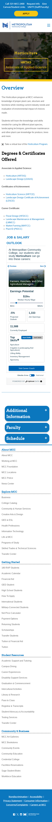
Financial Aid (8, 579)
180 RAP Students (10, 568)
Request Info (33, 3)
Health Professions (11, 526)
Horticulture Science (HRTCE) (20, 194)
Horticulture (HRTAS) (16, 176)
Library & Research (11, 695)
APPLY (26, 13)
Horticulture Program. (38, 144)
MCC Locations (9, 472)
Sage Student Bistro (11, 771)
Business (6, 497)
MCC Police (7, 478)
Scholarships (8, 630)
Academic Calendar (11, 573)
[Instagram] (21, 814)
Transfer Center (9, 554)
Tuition (5, 647)
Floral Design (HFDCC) (17, 216)
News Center (8, 483)
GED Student (8, 585)
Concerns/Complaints (17, 804)
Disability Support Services (14, 678)
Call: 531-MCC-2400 (14, 3)
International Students (12, 602)
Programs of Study (10, 543)
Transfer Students (10, 636)
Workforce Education (11, 776)
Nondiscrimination (18, 796)
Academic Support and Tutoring (16, 661)
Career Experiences (11, 672)
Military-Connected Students (15, 607)
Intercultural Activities (12, 689)
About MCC (7, 455)
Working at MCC (9, 461)
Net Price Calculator (11, 613)
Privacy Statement (12, 800)
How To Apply (8, 596)
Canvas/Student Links (14, 7)
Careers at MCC (38, 804)
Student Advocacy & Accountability (18, 712)
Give (44, 3)
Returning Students (11, 624)
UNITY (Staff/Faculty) (38, 7)
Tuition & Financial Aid (12, 641)
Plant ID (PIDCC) (14, 229)
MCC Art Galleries (10, 737)
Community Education (12, 754)
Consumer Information (36, 800)
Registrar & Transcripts (12, 706)
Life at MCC (7, 537)
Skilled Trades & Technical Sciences (19, 548)
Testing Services (9, 717)
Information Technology (13, 531)
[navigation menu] (48, 25)
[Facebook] (14, 814)
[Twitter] (18, 814)
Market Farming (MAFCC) (18, 226)
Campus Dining (9, 666)
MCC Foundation (10, 467)
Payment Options (10, 619)
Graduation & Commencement (16, 683)
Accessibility (36, 796)
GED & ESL (7, 520)
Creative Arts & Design (12, 514)
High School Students (12, 590)
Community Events (10, 748)
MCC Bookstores (10, 742)
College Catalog (9, 503)
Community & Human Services (16, 509)
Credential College (10, 759)
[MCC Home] (17, 25)
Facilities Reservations (12, 765)
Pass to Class (8, 700)
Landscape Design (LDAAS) (19, 179)
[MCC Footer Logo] (31, 814)
